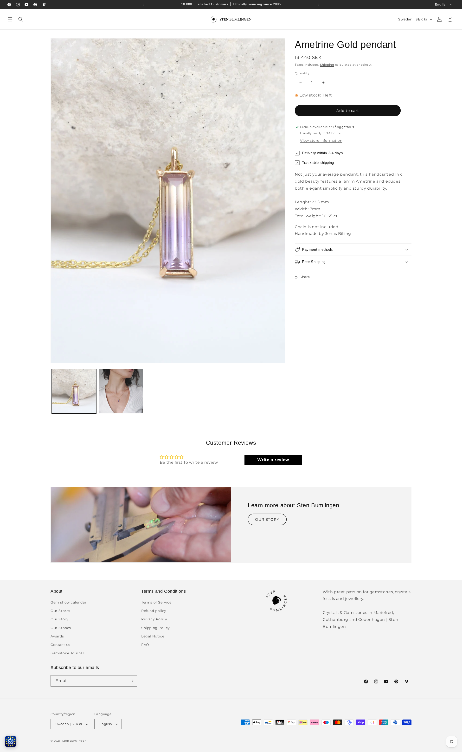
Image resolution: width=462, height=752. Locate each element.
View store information (321, 140)
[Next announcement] (318, 4)
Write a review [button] (273, 459)
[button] (10, 19)
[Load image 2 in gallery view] (121, 391)
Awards (57, 636)
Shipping (327, 64)
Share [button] (305, 277)
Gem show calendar (68, 602)
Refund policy (153, 611)
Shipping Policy (155, 628)
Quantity (302, 73)
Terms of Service (156, 602)
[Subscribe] (131, 681)
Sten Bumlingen (74, 741)
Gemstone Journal (67, 653)
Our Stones (61, 628)
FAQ (145, 645)
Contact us (60, 645)
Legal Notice (152, 636)
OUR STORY (267, 519)
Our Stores (60, 611)
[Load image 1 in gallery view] (74, 391)
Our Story (59, 619)
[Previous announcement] (143, 4)
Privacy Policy (154, 619)
